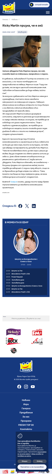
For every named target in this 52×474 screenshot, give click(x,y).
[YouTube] (33, 387)
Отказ (39, 461)
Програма (26, 420)
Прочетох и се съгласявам (32, 467)
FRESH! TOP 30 (26, 425)
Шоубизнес (22, 32)
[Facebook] (19, 387)
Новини (15, 19)
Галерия (13, 182)
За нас (26, 416)
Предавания (26, 412)
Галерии (26, 408)
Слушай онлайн (41, 5)
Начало (5, 19)
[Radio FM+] (5, 471)
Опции (24, 461)
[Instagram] (26, 387)
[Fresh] (13, 471)
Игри (26, 404)
